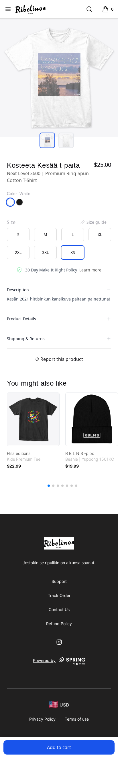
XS (72, 252)
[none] (93, 222)
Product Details (21, 318)
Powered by (44, 660)
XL (100, 234)
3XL (45, 252)
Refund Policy (59, 623)
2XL (18, 252)
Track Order (59, 595)
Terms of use (77, 719)
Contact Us (59, 609)
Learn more (90, 270)
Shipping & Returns (26, 338)
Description (18, 289)
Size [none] (11, 222)
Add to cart (59, 747)
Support (59, 581)
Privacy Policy (42, 719)
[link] (33, 419)
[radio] (18, 234)
